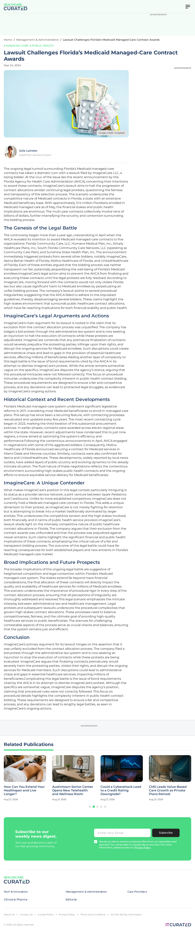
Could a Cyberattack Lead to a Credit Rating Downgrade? (121, 790)
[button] (90, 807)
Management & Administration (37, 39)
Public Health (43, 45)
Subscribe (166, 832)
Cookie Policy (46, 914)
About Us (9, 914)
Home (8, 39)
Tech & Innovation (16, 891)
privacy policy (142, 847)
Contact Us (26, 914)
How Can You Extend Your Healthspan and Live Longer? (24, 790)
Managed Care (17, 45)
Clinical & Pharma (15, 899)
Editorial (71, 899)
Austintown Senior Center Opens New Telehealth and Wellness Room (72, 790)
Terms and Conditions (92, 914)
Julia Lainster (28, 150)
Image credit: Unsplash (111, 132)
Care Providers (137, 891)
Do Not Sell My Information (126, 914)
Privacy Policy (67, 914)
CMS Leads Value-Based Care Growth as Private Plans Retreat (168, 790)
